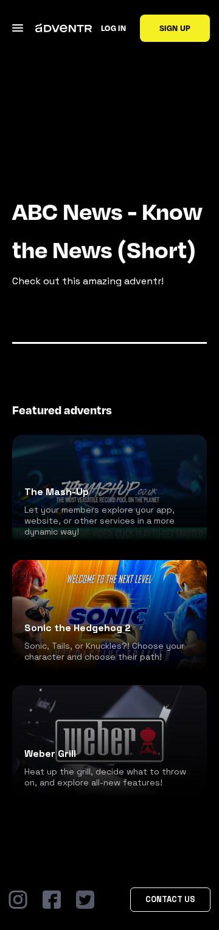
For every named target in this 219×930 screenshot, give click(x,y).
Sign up (174, 28)
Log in (113, 28)
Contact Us (170, 899)
